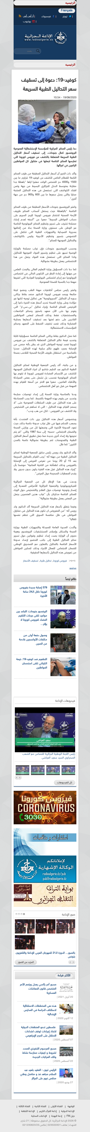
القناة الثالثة (24, 1106)
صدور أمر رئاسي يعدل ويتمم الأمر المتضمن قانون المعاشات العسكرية (38, 989)
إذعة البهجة (56, 1116)
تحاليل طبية (45, 560)
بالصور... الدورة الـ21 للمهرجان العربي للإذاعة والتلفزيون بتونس (45, 954)
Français (67, 10)
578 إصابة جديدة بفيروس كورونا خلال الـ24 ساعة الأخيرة (33, 592)
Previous (16, 777)
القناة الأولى (57, 1106)
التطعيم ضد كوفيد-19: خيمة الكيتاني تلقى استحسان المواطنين (31, 663)
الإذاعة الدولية (68, 1111)
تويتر (65, 16)
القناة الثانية (40, 1106)
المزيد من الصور (26, 962)
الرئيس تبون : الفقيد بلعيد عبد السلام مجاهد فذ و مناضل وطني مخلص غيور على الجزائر (38, 1074)
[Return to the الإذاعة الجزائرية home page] (45, 33)
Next (20, 777)
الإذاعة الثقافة (28, 1111)
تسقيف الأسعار (30, 560)
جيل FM (71, 1116)
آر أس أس (28, 16)
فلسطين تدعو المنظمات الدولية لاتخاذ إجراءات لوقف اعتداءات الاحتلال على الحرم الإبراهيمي (38, 1031)
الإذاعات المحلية (39, 1116)
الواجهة (71, 1106)
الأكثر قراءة (64, 975)
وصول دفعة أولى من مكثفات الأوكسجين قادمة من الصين (33, 640)
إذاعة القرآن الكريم (48, 1111)
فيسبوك (46, 16)
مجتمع (72, 568)
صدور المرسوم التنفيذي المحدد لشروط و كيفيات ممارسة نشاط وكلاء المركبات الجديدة (39, 1053)
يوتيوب (27, 21)
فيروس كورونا (60, 560)
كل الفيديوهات (64, 782)
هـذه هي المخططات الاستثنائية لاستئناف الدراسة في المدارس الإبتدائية (39, 1010)
